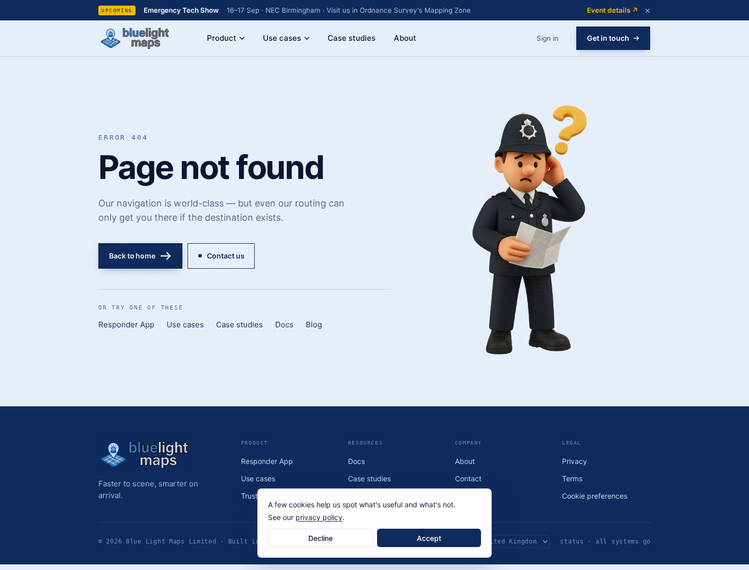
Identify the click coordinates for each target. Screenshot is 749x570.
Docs (284, 324)
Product (221, 38)
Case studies (352, 38)
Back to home (132, 255)
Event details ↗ (612, 10)
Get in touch (608, 38)
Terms (572, 478)
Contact (468, 478)
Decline (320, 538)
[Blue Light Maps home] (160, 455)
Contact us (225, 255)
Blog (314, 324)
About (405, 38)
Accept (429, 538)
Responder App (126, 324)
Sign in (547, 38)
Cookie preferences (594, 495)
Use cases (282, 38)
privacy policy (319, 517)
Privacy (574, 461)
